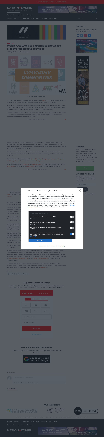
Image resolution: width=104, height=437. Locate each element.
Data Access (52, 246)
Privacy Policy (61, 246)
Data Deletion (42, 246)
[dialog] (52, 218)
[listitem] (52, 213)
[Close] (80, 191)
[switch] (72, 217)
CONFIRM (40, 240)
